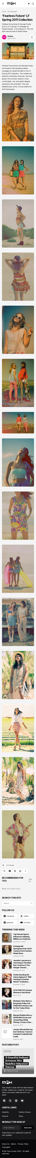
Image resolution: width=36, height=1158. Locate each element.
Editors (13, 1144)
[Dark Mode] (29, 4)
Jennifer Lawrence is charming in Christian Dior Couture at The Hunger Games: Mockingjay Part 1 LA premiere (22, 964)
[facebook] (4, 1100)
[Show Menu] (3, 4)
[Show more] (25, 871)
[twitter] (10, 1100)
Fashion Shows (24, 1112)
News (21, 1116)
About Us (5, 1144)
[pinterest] (16, 1100)
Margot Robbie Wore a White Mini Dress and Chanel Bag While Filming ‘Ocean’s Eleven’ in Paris (23, 1018)
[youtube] (22, 1100)
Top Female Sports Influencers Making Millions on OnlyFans (21, 936)
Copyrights (6, 1147)
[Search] (33, 4)
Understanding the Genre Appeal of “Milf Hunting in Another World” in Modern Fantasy (22, 978)
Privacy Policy (23, 1144)
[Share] (32, 37)
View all (30, 880)
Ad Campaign (12, 11)
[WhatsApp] (20, 871)
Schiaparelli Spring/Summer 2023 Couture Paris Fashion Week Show (22, 949)
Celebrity (5, 1112)
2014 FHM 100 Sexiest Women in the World (22, 991)
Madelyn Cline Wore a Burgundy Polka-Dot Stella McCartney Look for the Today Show (22, 1004)
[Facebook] (10, 871)
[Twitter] (15, 871)
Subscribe (28, 1128)
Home (4, 11)
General (5, 1116)
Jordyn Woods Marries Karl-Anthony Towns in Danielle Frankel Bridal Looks (23, 1033)
